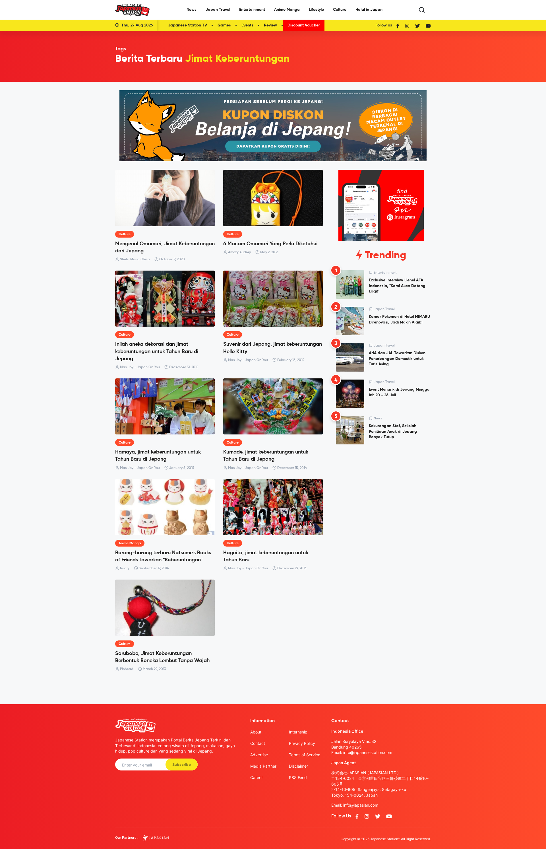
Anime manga (130, 543)
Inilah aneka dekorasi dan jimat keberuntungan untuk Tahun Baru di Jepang (156, 351)
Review (270, 25)
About (255, 732)
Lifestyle (316, 10)
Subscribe (181, 765)
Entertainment (252, 10)
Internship (298, 732)
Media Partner (263, 766)
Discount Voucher (304, 25)
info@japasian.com (360, 805)
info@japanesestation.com (367, 752)
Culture (339, 10)
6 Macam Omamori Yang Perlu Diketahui (270, 243)
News (192, 10)
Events (247, 25)
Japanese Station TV (187, 25)
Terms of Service (304, 754)
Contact (257, 743)
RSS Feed (298, 777)
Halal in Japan (368, 10)
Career (256, 777)
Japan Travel (218, 10)
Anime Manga (287, 10)
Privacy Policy (302, 743)
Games (224, 25)
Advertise (259, 754)
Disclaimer (298, 766)
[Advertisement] (381, 492)
